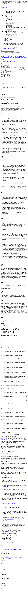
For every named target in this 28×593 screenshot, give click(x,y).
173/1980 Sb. (14, 460)
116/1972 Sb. (23, 472)
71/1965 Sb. (4, 439)
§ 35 (16, 108)
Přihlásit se (9, 14)
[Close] (1, 572)
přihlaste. (15, 1)
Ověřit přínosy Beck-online (9, 48)
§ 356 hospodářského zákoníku (8, 453)
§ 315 (2, 456)
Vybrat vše (4, 83)
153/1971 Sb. (5, 465)
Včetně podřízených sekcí (8, 537)
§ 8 (1, 434)
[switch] (1, 537)
